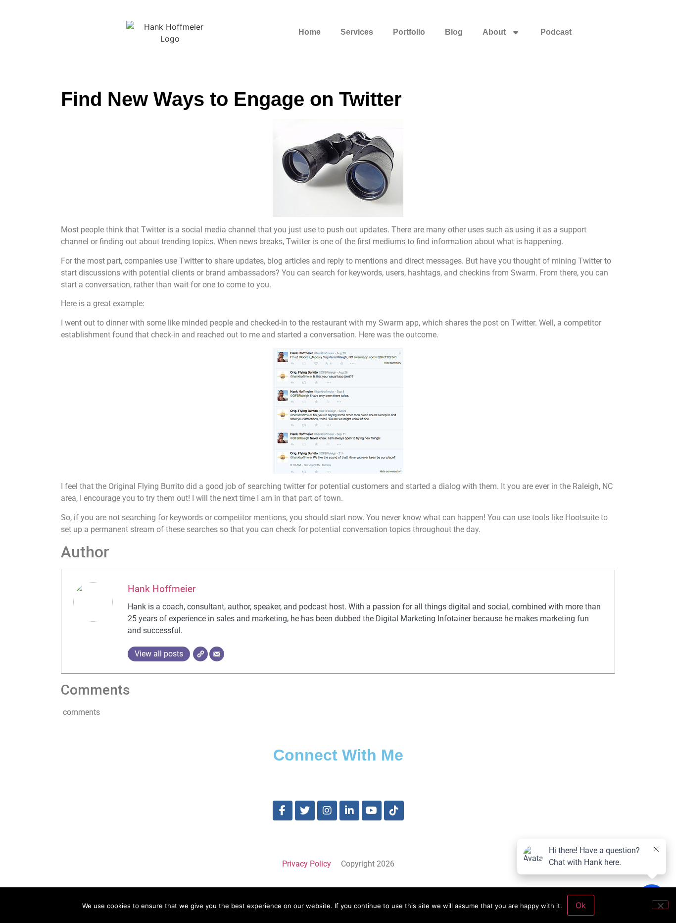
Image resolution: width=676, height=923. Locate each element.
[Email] (216, 654)
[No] (660, 904)
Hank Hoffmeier (161, 589)
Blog (454, 32)
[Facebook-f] (282, 810)
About (494, 32)
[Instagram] (327, 810)
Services (356, 32)
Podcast (556, 32)
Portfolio (409, 32)
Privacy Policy (306, 864)
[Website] (200, 654)
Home (309, 32)
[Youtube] (372, 810)
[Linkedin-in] (349, 810)
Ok (581, 905)
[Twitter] (305, 810)
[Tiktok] (394, 810)
